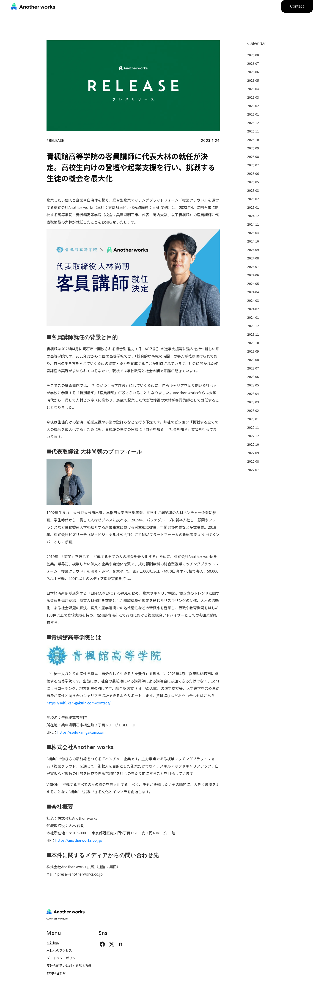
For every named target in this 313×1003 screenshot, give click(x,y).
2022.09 (253, 452)
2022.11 (253, 427)
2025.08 (253, 156)
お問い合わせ (56, 973)
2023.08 (253, 359)
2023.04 (253, 393)
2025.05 (253, 182)
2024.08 (253, 258)
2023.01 (253, 419)
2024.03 (253, 300)
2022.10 (253, 444)
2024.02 (253, 309)
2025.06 (253, 173)
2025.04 (253, 232)
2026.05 (253, 80)
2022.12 (253, 436)
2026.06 (253, 72)
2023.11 (253, 334)
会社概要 (53, 943)
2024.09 (253, 249)
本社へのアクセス (59, 950)
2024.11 (253, 224)
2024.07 (253, 266)
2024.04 (253, 292)
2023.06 (253, 376)
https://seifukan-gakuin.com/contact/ (78, 703)
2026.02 (253, 105)
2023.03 (253, 402)
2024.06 (253, 275)
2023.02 (253, 410)
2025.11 (253, 131)
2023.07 (253, 368)
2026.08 (253, 55)
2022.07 (253, 469)
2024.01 (253, 317)
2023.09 (253, 351)
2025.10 (253, 139)
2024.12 (253, 215)
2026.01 (253, 114)
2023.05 (253, 385)
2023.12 (253, 326)
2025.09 (253, 148)
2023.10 (253, 342)
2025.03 (253, 190)
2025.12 (253, 122)
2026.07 (253, 63)
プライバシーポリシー (63, 958)
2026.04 (253, 88)
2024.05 (253, 283)
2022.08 (253, 461)
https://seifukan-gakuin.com (81, 732)
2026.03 (253, 97)
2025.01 (253, 207)
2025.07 (253, 165)
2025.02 (253, 199)
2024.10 (253, 241)
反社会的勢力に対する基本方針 (69, 965)
